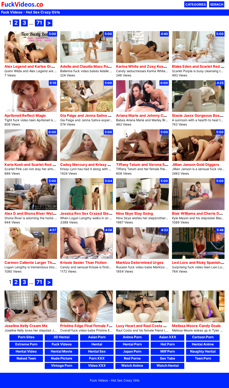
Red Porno (132, 358)
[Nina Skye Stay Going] (142, 209)
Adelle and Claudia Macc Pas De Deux (93, 66)
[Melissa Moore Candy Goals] (198, 321)
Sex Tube (167, 358)
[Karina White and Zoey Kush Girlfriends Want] (142, 62)
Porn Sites (26, 337)
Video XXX (97, 365)
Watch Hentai (168, 365)
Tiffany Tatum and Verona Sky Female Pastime (156, 164)
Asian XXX (167, 337)
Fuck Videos (62, 344)
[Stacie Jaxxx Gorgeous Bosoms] (198, 111)
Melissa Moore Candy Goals (196, 325)
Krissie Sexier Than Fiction (83, 262)
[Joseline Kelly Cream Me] (30, 321)
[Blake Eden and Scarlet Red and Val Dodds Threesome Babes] (198, 62)
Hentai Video (26, 351)
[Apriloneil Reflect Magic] (30, 111)
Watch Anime (132, 365)
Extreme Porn (26, 344)
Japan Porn (132, 351)
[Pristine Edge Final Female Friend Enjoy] (86, 321)
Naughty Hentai (203, 351)
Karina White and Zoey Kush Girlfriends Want (155, 66)
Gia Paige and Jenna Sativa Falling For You (96, 115)
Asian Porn (97, 337)
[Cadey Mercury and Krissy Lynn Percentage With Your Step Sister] (86, 160)
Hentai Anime (203, 344)
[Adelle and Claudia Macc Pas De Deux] (86, 62)
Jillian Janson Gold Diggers (195, 164)
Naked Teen (26, 358)
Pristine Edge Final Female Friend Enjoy (94, 325)
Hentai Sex (97, 351)
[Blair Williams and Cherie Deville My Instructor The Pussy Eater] (198, 209)
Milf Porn (167, 351)
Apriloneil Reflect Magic (25, 115)
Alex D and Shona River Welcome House (39, 213)
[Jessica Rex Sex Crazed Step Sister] (86, 209)
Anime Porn (132, 337)
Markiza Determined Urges (139, 262)
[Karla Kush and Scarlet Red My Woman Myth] (30, 160)
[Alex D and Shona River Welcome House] (30, 209)
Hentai (96, 344)
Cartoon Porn (203, 337)
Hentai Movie (61, 351)
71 (39, 23)
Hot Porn (168, 344)
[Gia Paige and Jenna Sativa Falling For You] (86, 111)
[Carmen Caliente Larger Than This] (30, 258)
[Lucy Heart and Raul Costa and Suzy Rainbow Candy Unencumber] (142, 321)
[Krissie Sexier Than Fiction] (86, 258)
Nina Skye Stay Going (134, 213)
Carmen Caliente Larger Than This (34, 262)
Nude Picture (61, 358)
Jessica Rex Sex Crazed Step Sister (91, 213)
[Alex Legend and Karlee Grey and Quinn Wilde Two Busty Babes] (30, 62)
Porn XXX (97, 358)
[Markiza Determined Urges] (142, 258)
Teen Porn (203, 358)
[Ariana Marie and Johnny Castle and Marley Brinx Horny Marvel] (142, 111)
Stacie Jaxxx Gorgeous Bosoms (199, 115)
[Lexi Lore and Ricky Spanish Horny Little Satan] (198, 258)
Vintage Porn (61, 365)
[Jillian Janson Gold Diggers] (198, 160)
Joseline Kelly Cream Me (26, 325)
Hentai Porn (132, 344)
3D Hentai (61, 337)
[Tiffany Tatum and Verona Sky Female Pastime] (142, 160)
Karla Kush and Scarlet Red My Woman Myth (43, 164)
